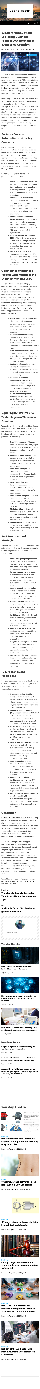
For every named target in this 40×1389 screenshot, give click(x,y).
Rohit (25, 1149)
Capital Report (20, 10)
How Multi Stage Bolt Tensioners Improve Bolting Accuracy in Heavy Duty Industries (19, 1141)
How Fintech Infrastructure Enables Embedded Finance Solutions (16, 967)
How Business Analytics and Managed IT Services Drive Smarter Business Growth (19, 1029)
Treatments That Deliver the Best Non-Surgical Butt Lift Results (18, 1183)
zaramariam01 (30, 49)
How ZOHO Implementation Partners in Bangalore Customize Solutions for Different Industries (18, 1308)
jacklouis (26, 1189)
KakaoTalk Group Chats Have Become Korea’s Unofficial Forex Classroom (18, 1352)
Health (3, 1179)
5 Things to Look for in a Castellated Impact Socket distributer (20, 1224)
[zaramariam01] (20, 924)
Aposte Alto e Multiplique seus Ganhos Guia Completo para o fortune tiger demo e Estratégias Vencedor (19, 1071)
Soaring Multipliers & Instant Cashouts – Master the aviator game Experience (19, 1059)
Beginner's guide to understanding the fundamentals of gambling (18, 1047)
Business (4, 1136)
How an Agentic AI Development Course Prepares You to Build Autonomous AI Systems (18, 998)
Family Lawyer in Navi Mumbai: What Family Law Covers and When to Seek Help (19, 1265)
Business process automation (12, 88)
